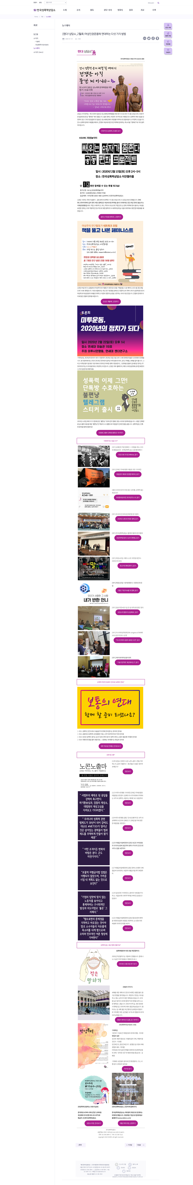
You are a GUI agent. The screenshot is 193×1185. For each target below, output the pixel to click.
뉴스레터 (48, 17)
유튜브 (134, 1168)
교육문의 (168, 52)
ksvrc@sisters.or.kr (101, 1171)
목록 (80, 1145)
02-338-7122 (87, 1171)
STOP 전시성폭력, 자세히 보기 (110, 131)
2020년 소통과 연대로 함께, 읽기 (127, 519)
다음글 (139, 1145)
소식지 (36, 38)
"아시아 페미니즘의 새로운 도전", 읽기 (128, 640)
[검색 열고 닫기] (158, 3)
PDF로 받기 (128, 1069)
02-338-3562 (98, 1174)
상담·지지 (108, 10)
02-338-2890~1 (89, 1169)
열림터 (35, 2)
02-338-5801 (102, 1169)
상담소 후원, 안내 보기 (94, 1123)
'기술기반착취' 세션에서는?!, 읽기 (127, 662)
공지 (78, 10)
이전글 (130, 1145)
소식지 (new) (38, 52)
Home (36, 17)
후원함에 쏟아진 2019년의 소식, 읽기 (128, 497)
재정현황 (168, 44)
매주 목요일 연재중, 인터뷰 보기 (111, 746)
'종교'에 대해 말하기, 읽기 (128, 565)
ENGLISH (151, 3)
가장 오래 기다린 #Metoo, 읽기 (127, 454)
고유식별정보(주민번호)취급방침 (100, 1165)
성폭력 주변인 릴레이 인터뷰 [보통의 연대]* (110, 682)
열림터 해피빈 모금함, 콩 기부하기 (127, 1020)
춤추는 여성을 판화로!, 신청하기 (111, 217)
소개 (64, 10)
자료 (42, 17)
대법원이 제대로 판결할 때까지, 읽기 (127, 474)
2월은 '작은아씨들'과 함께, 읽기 (128, 590)
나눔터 (38, 42)
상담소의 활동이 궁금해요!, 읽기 (128, 612)
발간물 (36, 34)
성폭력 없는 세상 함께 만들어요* (111, 945)
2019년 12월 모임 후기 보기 (128, 964)
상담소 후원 (168, 27)
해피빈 (129, 1171)
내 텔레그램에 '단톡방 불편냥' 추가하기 (111, 432)
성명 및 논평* (111, 755)
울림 (40, 2)
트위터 (123, 1168)
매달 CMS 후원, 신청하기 (128, 1123)
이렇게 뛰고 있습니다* (111, 441)
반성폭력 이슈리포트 (42, 45)
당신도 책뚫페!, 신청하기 (111, 301)
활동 (92, 10)
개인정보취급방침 (85, 1165)
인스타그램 (122, 1164)
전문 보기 (128, 771)
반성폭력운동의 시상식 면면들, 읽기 (128, 538)
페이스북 (135, 1164)
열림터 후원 (168, 36)
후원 (154, 10)
